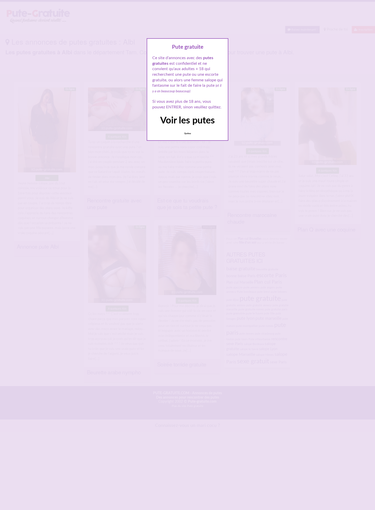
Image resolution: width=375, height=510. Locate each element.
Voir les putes (187, 120)
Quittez (187, 134)
